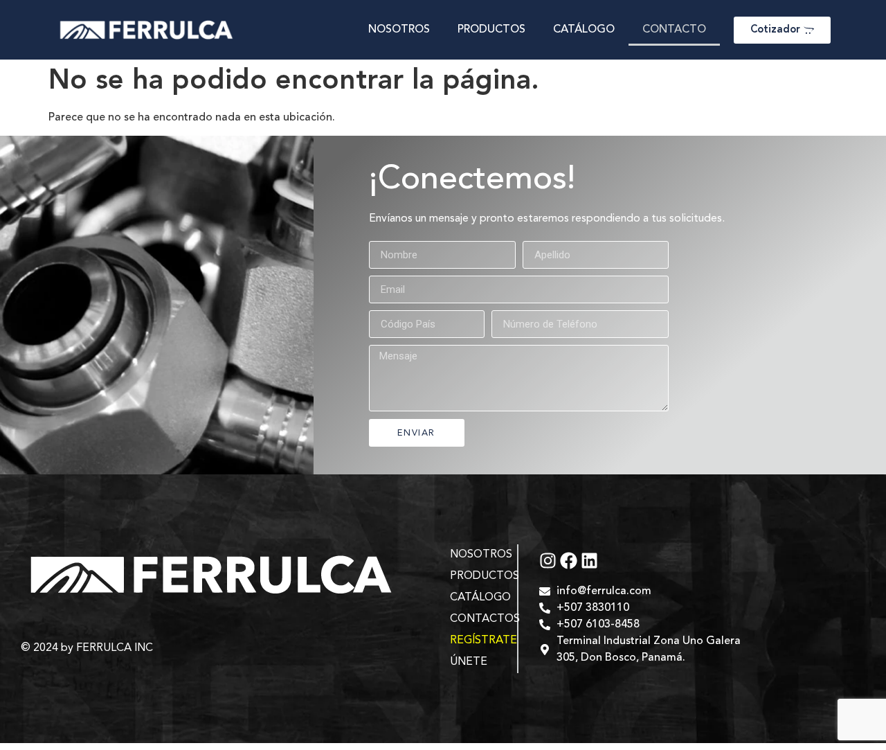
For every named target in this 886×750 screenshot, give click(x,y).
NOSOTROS (399, 29)
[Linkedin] (589, 560)
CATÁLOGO (584, 29)
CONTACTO (674, 29)
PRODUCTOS (491, 29)
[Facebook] (568, 560)
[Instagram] (548, 560)
